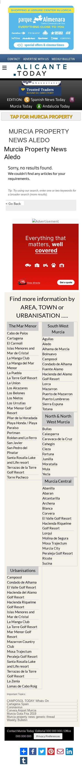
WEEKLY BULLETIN (63, 59)
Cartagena (15, 338)
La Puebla (14, 373)
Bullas (47, 429)
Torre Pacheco (17, 477)
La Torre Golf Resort (22, 378)
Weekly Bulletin (17, 720)
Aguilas (48, 339)
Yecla (46, 474)
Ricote (47, 558)
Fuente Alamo (52, 369)
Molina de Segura (55, 538)
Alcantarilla (51, 498)
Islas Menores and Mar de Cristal (20, 350)
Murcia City (51, 548)
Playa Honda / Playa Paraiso (22, 425)
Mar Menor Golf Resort (19, 410)
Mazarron (49, 389)
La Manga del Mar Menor (20, 365)
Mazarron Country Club (21, 644)
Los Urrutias (16, 403)
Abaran (47, 493)
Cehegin (48, 444)
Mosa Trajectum (54, 543)
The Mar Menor (23, 325)
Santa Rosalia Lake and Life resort (21, 459)
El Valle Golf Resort (57, 518)
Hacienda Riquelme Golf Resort (56, 525)
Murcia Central (58, 481)
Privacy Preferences (48, 736)
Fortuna (48, 454)
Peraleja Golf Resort (57, 553)
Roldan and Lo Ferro (22, 438)
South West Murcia (58, 328)
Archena (48, 503)
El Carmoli (15, 343)
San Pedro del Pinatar (17, 450)
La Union (13, 383)
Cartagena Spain (18, 704)
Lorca (46, 384)
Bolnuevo (49, 354)
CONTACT (14, 59)
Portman (13, 433)
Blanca (47, 508)
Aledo (46, 344)
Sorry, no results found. (30, 168)
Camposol (49, 359)
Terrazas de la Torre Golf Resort (21, 469)
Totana (47, 409)
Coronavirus (15, 707)
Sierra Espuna (52, 404)
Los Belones (16, 393)
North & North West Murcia (58, 418)
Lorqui (47, 533)
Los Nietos (15, 398)
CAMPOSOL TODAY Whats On (28, 701)
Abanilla (48, 488)
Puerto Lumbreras (55, 399)
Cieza (46, 449)
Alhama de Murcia (55, 349)
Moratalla (49, 464)
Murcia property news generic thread (31, 717)
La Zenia (13, 681)
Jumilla (47, 459)
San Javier (15, 443)
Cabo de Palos (17, 333)
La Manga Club (18, 358)
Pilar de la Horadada (22, 418)
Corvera (48, 513)
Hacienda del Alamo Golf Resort (57, 376)
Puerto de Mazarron (57, 394)
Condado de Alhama (57, 364)
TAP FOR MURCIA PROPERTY (41, 116)
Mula (46, 469)
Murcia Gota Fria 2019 (21, 713)
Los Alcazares (17, 388)
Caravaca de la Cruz (57, 439)
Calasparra (50, 434)
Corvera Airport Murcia (21, 710)
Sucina (47, 563)
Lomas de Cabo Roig (22, 686)
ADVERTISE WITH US (36, 59)
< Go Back (13, 203)
